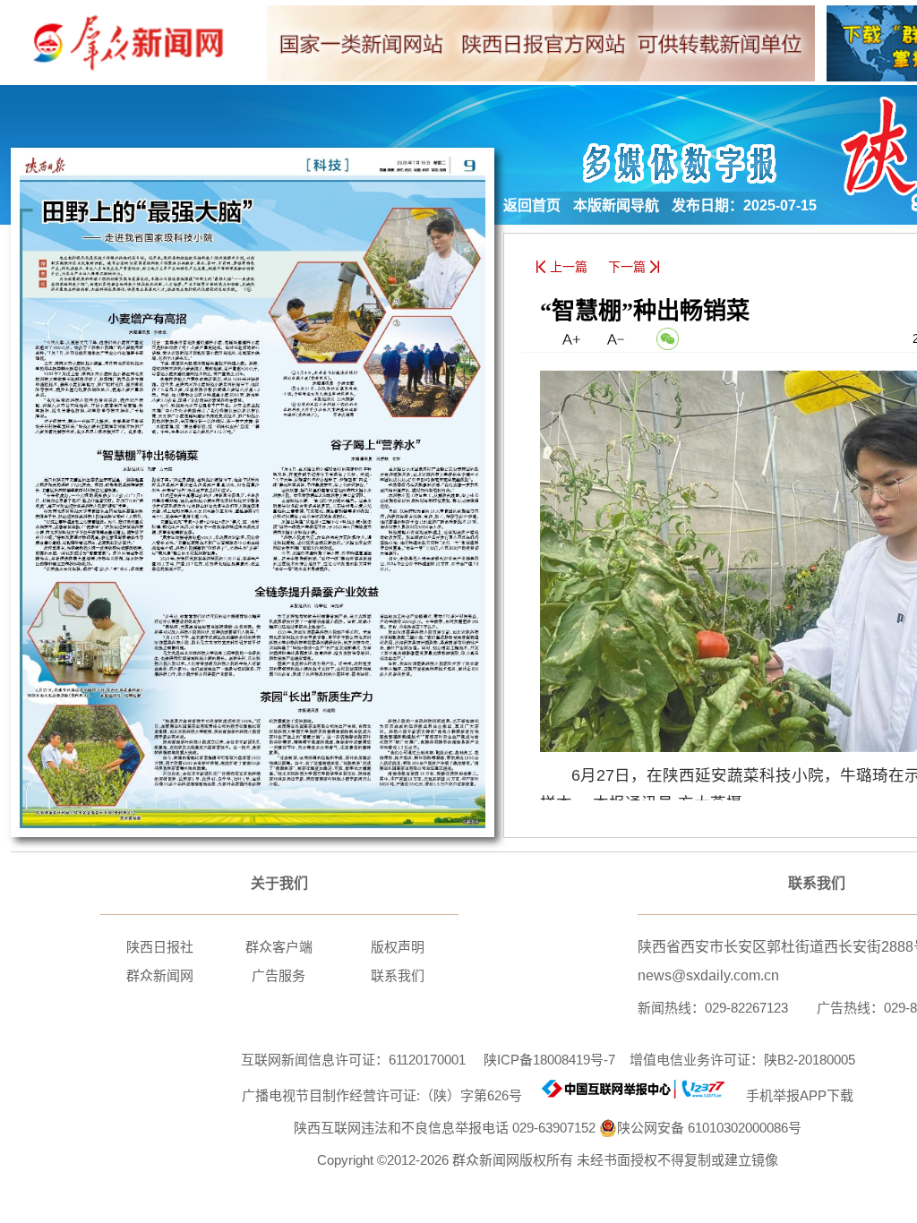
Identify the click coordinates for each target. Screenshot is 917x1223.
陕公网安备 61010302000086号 (709, 1127)
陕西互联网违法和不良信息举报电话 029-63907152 (445, 1127)
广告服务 (278, 975)
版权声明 (397, 946)
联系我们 (397, 975)
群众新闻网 (159, 975)
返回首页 (532, 205)
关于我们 (279, 883)
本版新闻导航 (616, 205)
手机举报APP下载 (792, 1095)
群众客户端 (279, 946)
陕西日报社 (159, 946)
